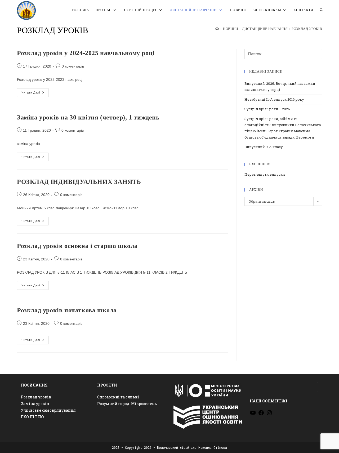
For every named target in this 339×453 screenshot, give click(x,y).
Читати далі (35, 94)
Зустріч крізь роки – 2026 (267, 108)
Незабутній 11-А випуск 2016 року (274, 99)
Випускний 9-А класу (263, 146)
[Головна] (217, 29)
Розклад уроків (307, 29)
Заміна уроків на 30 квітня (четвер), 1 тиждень (88, 117)
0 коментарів (73, 66)
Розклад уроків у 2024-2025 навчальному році (86, 53)
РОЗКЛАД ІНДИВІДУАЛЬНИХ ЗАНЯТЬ (79, 181)
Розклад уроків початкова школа (67, 310)
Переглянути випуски (264, 174)
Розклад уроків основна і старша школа (77, 245)
